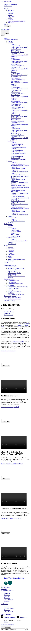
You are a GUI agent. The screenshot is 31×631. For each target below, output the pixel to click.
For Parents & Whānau (10, 4)
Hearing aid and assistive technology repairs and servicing (20, 164)
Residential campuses (17, 144)
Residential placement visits (18, 147)
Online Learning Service (17, 52)
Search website (5, 629)
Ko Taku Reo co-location (18, 221)
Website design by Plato (7, 624)
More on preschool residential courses (11, 518)
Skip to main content (6, 1)
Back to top (4, 589)
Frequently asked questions (8, 351)
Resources (10, 216)
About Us (6, 8)
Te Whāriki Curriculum (18, 341)
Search (8, 26)
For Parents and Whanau (11, 39)
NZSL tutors (14, 170)
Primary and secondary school (19, 47)
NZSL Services (15, 230)
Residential (11, 141)
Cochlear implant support (18, 168)
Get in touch (22, 617)
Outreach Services (12, 237)
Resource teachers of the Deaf (19, 241)
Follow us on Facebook (10, 617)
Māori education (15, 50)
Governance (11, 13)
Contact (6, 24)
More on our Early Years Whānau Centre (12, 463)
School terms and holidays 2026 (16, 21)
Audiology (14, 167)
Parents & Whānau (9, 312)
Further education (16, 49)
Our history (11, 12)
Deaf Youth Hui (15, 145)
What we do (11, 10)
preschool (26, 323)
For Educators (8, 6)
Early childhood (15, 45)
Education (10, 42)
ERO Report (11, 16)
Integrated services (16, 231)
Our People (11, 22)
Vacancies (10, 19)
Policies (10, 18)
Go (27, 629)
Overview (10, 41)
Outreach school (15, 53)
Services (10, 161)
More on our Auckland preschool (10, 407)
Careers (10, 15)
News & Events (12, 217)
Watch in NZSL (5, 365)
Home (5, 38)
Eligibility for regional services (19, 171)
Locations (10, 222)
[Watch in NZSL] (1, 364)
